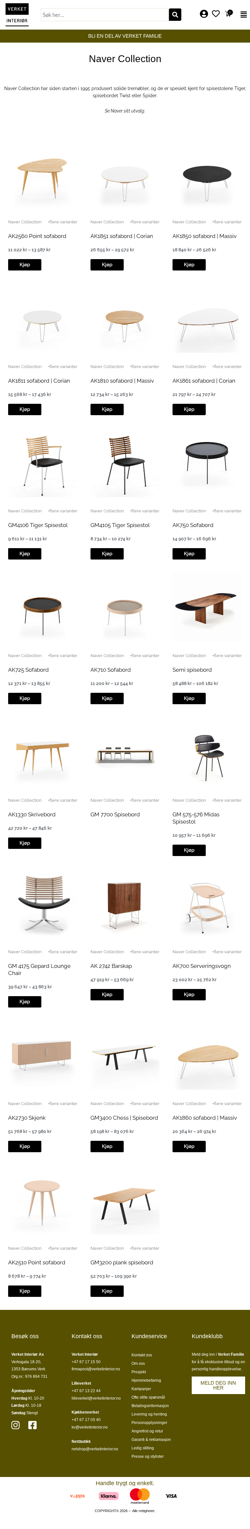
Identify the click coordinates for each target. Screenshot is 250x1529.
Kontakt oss (142, 1355)
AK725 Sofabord (28, 669)
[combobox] (105, 14)
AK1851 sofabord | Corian (121, 236)
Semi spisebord (192, 669)
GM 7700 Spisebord (115, 814)
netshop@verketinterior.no (95, 1449)
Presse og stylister (148, 1456)
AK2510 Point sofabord (36, 1262)
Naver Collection (25, 221)
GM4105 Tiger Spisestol (120, 525)
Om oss (138, 1363)
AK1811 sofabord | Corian (39, 380)
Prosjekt (139, 1372)
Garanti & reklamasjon (151, 1439)
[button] (242, 14)
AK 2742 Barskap (111, 966)
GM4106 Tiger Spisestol (38, 525)
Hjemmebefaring (146, 1380)
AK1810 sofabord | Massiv (122, 380)
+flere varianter (62, 221)
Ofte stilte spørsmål (148, 1397)
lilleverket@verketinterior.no (96, 1398)
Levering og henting (149, 1414)
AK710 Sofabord (110, 669)
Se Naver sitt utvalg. (125, 110)
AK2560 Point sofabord (37, 236)
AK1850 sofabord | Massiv (205, 236)
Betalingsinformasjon (150, 1406)
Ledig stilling (143, 1448)
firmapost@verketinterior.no (96, 1369)
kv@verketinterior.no (90, 1427)
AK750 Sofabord (193, 525)
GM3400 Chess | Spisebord (124, 1117)
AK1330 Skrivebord (32, 814)
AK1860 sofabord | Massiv (205, 1117)
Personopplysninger (149, 1422)
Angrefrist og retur (147, 1431)
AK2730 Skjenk (27, 1117)
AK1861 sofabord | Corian (204, 380)
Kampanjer (141, 1389)
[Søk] (175, 14)
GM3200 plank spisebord (121, 1262)
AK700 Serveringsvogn (202, 966)
